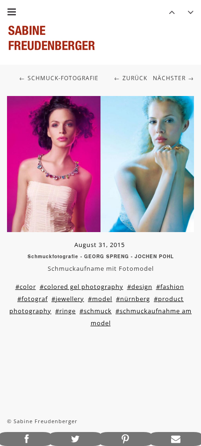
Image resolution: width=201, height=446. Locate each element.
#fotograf (32, 299)
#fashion (170, 286)
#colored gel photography (81, 286)
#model (100, 299)
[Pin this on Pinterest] (125, 439)
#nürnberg (133, 299)
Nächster (169, 78)
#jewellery (67, 299)
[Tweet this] (75, 439)
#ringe (65, 311)
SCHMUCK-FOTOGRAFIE (63, 78)
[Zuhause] (51, 38)
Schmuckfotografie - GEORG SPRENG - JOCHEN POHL (101, 256)
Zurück (134, 78)
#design (139, 286)
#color (25, 286)
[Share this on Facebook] (25, 439)
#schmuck (95, 311)
